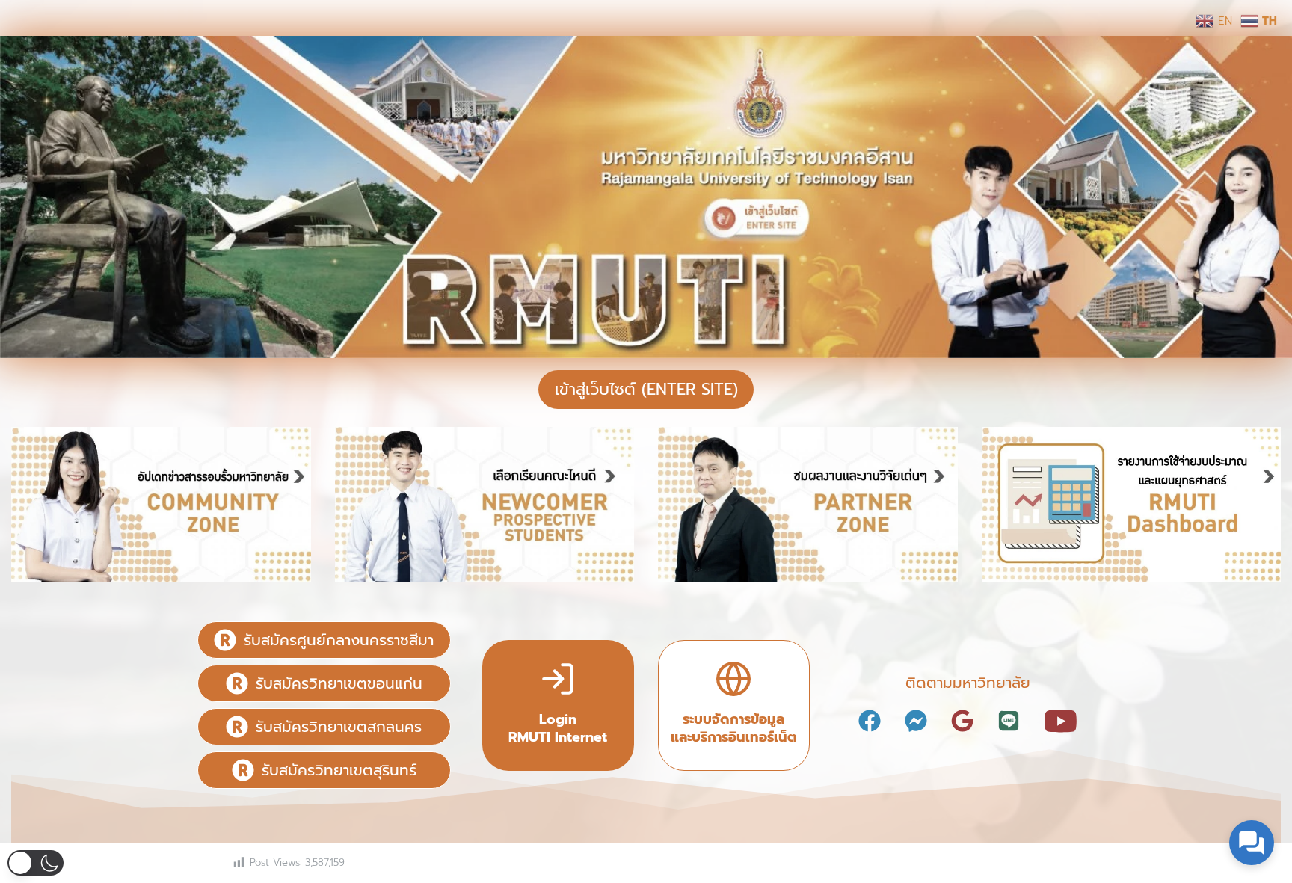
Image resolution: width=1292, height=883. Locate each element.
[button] (35, 863)
